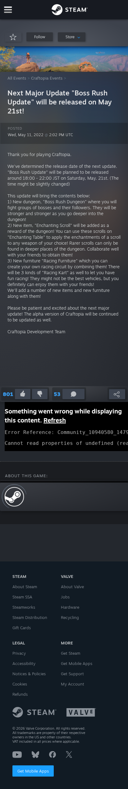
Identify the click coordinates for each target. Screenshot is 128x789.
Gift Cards (21, 627)
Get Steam (70, 653)
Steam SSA (22, 596)
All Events (16, 78)
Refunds (20, 694)
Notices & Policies (29, 673)
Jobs (65, 596)
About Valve (72, 586)
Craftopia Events (46, 78)
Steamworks (23, 607)
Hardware (70, 607)
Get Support (72, 673)
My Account (72, 683)
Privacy (19, 653)
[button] (39, 36)
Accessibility (23, 663)
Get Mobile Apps (33, 770)
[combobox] (71, 37)
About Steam (24, 586)
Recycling (70, 617)
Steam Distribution (29, 617)
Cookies (19, 683)
